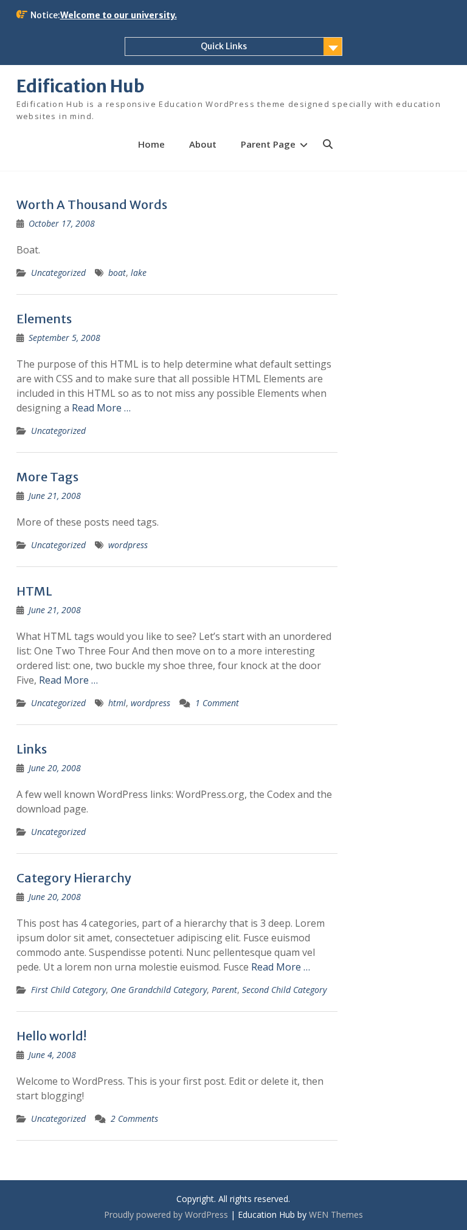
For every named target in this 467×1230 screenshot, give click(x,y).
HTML (34, 591)
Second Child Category (284, 989)
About (202, 144)
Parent (224, 989)
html (117, 703)
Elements (44, 318)
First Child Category (68, 989)
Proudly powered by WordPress (166, 1214)
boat (117, 272)
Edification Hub (80, 86)
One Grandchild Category (159, 989)
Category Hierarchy (73, 877)
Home (151, 144)
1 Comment (217, 703)
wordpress (128, 545)
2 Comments (134, 1118)
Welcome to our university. (118, 15)
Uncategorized (58, 272)
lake (139, 272)
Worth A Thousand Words (91, 204)
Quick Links (224, 46)
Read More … (101, 407)
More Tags (47, 476)
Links (31, 749)
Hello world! (51, 1035)
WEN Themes (336, 1214)
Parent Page (268, 144)
